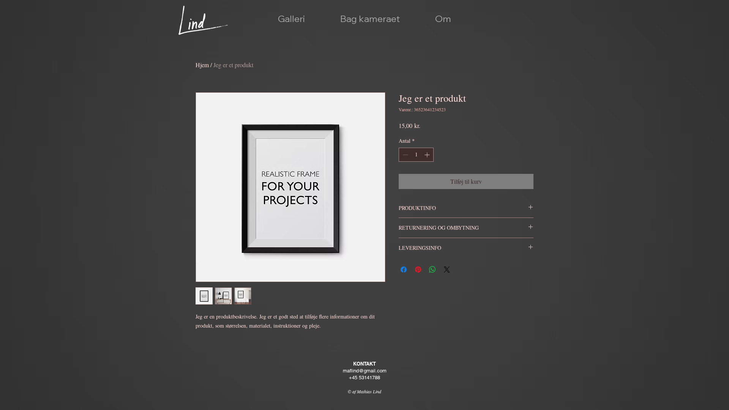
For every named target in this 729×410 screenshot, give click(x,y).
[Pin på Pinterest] (418, 269)
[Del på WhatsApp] (432, 269)
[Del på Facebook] (403, 269)
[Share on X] (446, 269)
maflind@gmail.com (365, 371)
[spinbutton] (416, 154)
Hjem (202, 65)
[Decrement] (404, 154)
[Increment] (427, 154)
